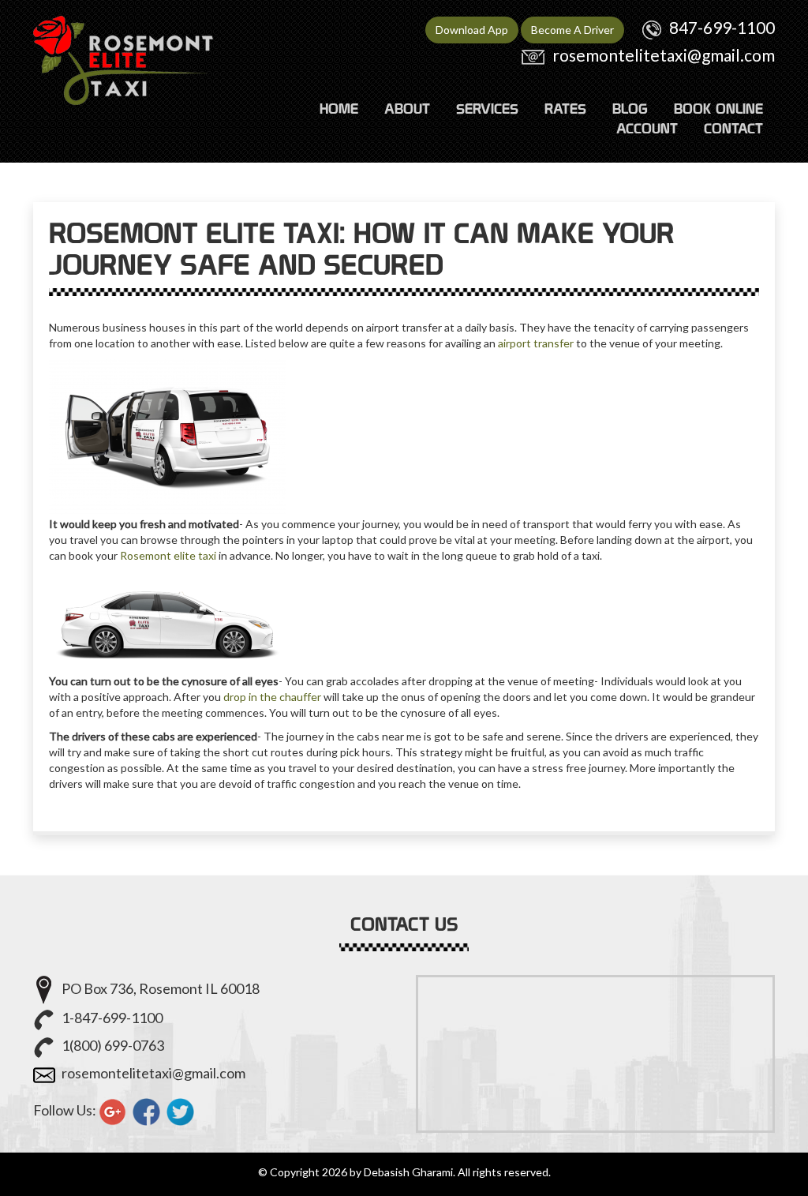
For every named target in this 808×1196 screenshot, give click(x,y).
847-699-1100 (722, 27)
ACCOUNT (647, 128)
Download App (472, 29)
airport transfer (536, 343)
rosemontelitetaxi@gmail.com (663, 55)
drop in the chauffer (272, 696)
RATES (565, 108)
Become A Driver (572, 29)
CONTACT (733, 128)
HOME (339, 108)
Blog (630, 108)
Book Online (718, 108)
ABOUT (407, 108)
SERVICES (487, 108)
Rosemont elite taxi (168, 555)
